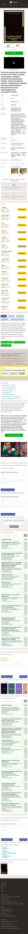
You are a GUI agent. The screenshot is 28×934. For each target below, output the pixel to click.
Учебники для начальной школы (8, 916)
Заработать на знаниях (17, 319)
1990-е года (3, 882)
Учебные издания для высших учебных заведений (12, 903)
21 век (4, 850)
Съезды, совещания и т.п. (7, 909)
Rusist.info (15, 2)
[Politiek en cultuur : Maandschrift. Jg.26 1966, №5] (11, 688)
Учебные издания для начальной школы (10, 928)
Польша (4, 854)
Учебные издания (5, 898)
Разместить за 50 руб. (8, 489)
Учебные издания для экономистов (9, 921)
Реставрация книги (16, 166)
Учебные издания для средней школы (10, 926)
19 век (22, 4)
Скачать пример (6, 345)
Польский (4, 857)
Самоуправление (6, 856)
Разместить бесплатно (8, 514)
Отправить (23, 676)
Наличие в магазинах (8, 394)
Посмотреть (22, 209)
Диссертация (19, 144)
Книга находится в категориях (11, 398)
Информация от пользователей (11, 396)
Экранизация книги (14, 69)
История (3, 907)
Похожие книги (7, 392)
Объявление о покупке (9, 385)
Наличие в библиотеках (9, 389)
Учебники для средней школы (8, 924)
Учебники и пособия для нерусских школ (10, 896)
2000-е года (5, 848)
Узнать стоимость (19, 342)
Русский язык (4, 894)
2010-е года (3, 886)
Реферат (13, 143)
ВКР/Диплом (20, 316)
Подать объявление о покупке (9, 472)
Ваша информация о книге (8, 824)
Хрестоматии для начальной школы (9, 902)
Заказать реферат (7, 342)
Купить (14, 53)
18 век (16, 4)
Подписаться (14, 526)
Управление (5, 851)
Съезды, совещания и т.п (6, 923)
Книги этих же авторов (9, 387)
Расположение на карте (7, 548)
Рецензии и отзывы (8, 390)
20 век (2, 889)
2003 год (4, 847)
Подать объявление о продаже (10, 496)
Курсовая (18, 143)
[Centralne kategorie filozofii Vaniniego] (4, 688)
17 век (10, 4)
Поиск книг (4, 4)
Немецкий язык (4, 919)
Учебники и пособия (5, 914)
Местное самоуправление (9, 853)
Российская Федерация (6, 910)
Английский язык (5, 900)
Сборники (3, 912)
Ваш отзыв (4, 658)
